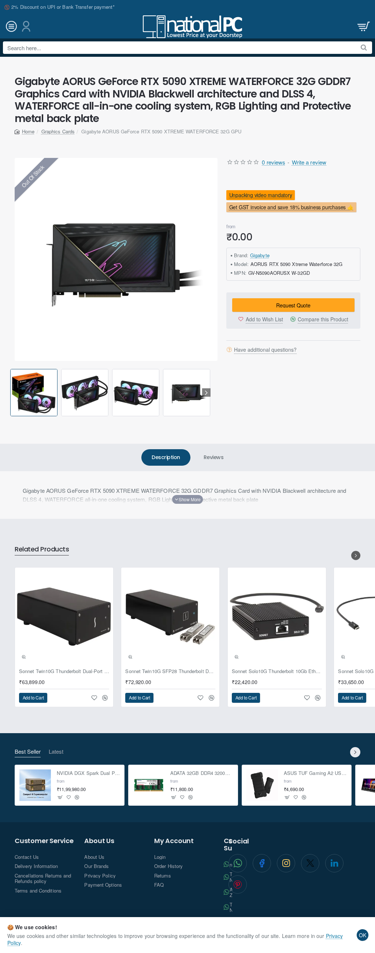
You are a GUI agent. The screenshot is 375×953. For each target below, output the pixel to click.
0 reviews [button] (273, 162)
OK (362, 935)
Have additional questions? (265, 349)
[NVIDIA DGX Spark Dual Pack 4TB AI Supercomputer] (35, 785)
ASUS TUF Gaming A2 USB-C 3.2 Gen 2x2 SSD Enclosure (315, 773)
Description (166, 457)
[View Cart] (363, 26)
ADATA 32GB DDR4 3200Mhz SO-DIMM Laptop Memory (202, 773)
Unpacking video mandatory (260, 195)
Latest (56, 751)
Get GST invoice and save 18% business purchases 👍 (291, 207)
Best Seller (28, 751)
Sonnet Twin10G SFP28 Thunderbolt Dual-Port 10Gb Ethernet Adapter (170, 671)
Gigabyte (260, 255)
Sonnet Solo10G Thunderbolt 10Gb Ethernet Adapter (277, 671)
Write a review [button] (309, 162)
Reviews (214, 457)
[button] (11, 392)
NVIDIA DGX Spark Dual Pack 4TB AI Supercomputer (88, 773)
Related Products (42, 549)
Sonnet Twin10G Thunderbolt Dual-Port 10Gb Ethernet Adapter (64, 671)
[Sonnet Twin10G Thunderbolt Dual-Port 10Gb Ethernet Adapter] (64, 616)
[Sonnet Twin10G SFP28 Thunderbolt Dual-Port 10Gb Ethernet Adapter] (170, 616)
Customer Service (44, 841)
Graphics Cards (58, 131)
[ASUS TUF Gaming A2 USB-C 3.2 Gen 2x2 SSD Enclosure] (262, 785)
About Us (99, 841)
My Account (174, 841)
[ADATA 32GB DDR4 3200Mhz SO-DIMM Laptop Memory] (148, 785)
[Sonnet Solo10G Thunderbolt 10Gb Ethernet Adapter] (277, 616)
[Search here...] (364, 47)
